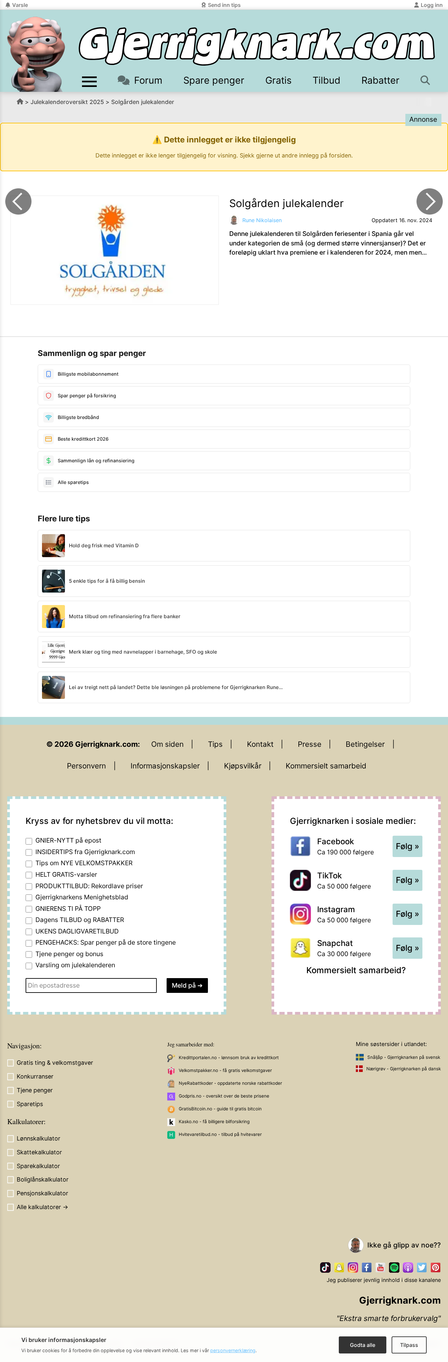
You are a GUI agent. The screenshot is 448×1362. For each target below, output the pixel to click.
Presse (309, 744)
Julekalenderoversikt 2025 (67, 101)
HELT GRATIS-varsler (66, 874)
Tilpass (409, 1345)
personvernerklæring (232, 1350)
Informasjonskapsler (165, 765)
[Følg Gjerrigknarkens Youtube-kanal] (380, 1267)
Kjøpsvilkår (242, 765)
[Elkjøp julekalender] (430, 201)
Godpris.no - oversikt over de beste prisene (224, 1096)
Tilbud (326, 80)
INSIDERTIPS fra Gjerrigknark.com (85, 852)
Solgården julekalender (142, 101)
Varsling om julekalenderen (75, 965)
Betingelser (365, 744)
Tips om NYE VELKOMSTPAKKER (83, 863)
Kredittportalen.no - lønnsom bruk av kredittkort (229, 1057)
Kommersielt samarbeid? (356, 970)
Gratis (278, 80)
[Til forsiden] (257, 46)
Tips (215, 744)
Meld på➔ (187, 985)
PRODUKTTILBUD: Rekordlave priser (89, 886)
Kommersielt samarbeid (326, 765)
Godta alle (362, 1345)
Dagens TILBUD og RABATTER (79, 920)
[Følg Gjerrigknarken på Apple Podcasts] (408, 1267)
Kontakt (260, 744)
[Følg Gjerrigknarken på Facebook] (366, 1267)
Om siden (167, 744)
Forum (148, 80)
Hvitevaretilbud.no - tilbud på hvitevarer (220, 1134)
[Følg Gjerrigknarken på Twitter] (422, 1267)
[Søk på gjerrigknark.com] (426, 80)
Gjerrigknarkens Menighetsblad (81, 897)
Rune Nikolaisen (262, 220)
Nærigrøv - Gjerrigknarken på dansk (403, 1068)
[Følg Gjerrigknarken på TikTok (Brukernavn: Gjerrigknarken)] (325, 1267)
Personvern (86, 765)
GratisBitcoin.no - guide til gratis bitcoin (220, 1108)
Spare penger (213, 80)
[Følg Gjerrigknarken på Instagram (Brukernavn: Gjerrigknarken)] (353, 1267)
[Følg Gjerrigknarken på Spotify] (394, 1267)
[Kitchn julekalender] (18, 201)
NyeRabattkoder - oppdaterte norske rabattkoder (230, 1083)
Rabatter (380, 80)
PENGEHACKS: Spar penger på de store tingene (105, 942)
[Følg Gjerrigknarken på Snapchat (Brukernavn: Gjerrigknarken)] (339, 1267)
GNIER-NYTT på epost (68, 840)
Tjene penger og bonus (69, 954)
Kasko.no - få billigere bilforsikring (214, 1121)
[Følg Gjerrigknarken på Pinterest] (435, 1267)
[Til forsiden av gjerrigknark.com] (36, 54)
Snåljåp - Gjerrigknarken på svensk (403, 1057)
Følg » (407, 846)
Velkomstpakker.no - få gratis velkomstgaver (225, 1070)
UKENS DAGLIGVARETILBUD (77, 931)
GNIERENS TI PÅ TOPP (68, 908)
